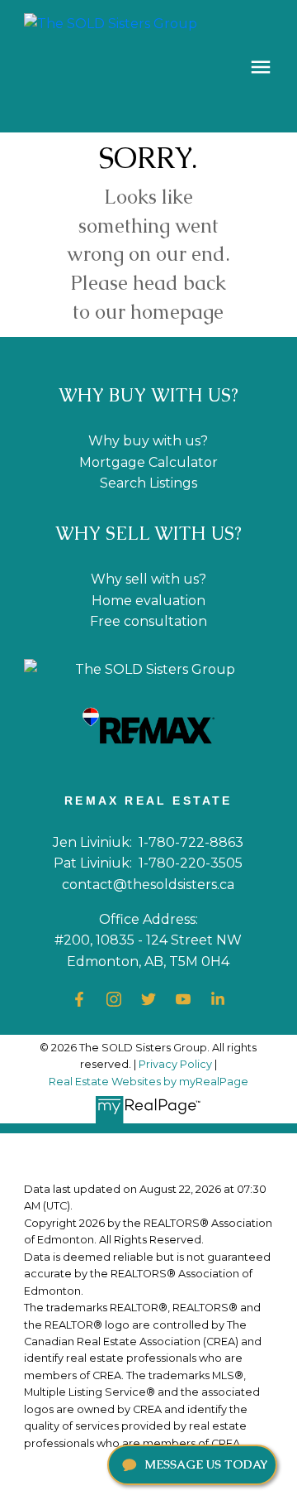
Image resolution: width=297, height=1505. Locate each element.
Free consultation (148, 621)
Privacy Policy (175, 1064)
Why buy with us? (148, 441)
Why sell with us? (148, 579)
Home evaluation (148, 600)
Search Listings (148, 483)
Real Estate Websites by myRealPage (148, 1081)
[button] (79, 999)
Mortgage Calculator (148, 462)
